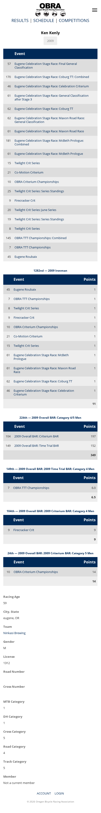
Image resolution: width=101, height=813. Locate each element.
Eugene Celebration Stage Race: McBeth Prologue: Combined (49, 142)
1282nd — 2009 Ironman (50, 271)
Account (44, 793)
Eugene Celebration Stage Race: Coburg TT (44, 109)
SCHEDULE (43, 20)
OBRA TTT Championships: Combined (41, 238)
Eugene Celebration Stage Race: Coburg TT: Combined (52, 77)
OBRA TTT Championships (33, 247)
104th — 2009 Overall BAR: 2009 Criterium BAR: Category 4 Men (50, 511)
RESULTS (20, 20)
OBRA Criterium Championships (37, 182)
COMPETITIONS (74, 20)
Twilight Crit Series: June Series (35, 210)
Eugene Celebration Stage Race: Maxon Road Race (49, 131)
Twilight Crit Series (27, 163)
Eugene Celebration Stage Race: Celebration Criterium (52, 86)
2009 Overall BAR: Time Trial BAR (36, 445)
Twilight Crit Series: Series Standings (39, 191)
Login (59, 793)
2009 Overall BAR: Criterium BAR (36, 436)
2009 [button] (50, 41)
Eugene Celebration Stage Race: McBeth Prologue (49, 154)
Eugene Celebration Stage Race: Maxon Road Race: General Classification (50, 120)
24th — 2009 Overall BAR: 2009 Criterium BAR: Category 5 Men (50, 553)
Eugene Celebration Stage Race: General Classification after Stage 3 (52, 97)
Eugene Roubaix (26, 257)
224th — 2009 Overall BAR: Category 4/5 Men (50, 418)
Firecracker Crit (25, 200)
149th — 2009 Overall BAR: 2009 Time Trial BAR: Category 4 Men (50, 469)
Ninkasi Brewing (14, 633)
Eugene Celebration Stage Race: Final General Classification (46, 66)
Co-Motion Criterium (29, 172)
